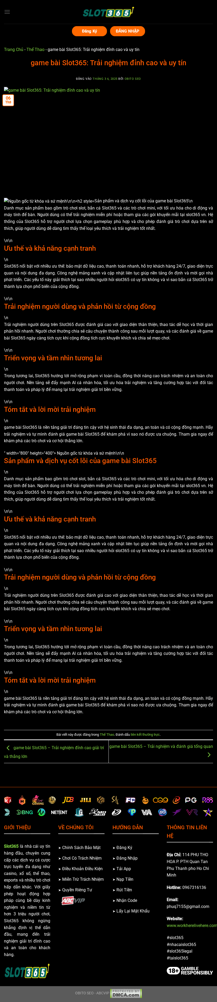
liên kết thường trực (145, 735)
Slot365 (11, 846)
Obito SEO (133, 79)
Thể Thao (35, 49)
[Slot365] (108, 12)
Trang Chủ (13, 49)
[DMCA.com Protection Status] (126, 993)
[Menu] (7, 11)
